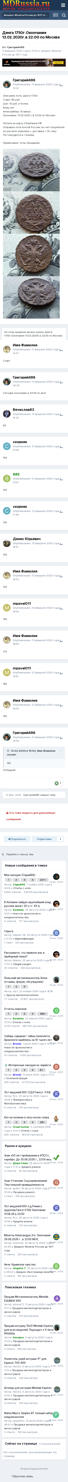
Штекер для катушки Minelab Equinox (28, 1387)
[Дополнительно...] (61, 86)
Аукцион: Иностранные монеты (34, 1271)
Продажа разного (24, 1192)
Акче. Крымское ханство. (20, 1264)
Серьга (8, 931)
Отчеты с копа (22, 888)
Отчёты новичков (15, 1008)
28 (41, 1122)
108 (42, 1013)
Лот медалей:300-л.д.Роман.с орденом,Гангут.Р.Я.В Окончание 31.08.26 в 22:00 (25, 1210)
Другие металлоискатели (22, 994)
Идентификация (24, 938)
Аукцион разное (31, 1166)
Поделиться (18, 838)
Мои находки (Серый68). (20, 875)
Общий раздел (22, 964)
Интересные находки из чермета (29, 1065)
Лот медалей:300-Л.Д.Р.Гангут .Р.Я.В (27, 1092)
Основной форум (16, 1078)
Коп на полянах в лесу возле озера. (26, 1117)
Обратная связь (22, 1476)
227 (42, 879)
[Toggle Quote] (8, 750)
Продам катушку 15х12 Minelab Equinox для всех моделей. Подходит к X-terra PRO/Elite (28, 1329)
